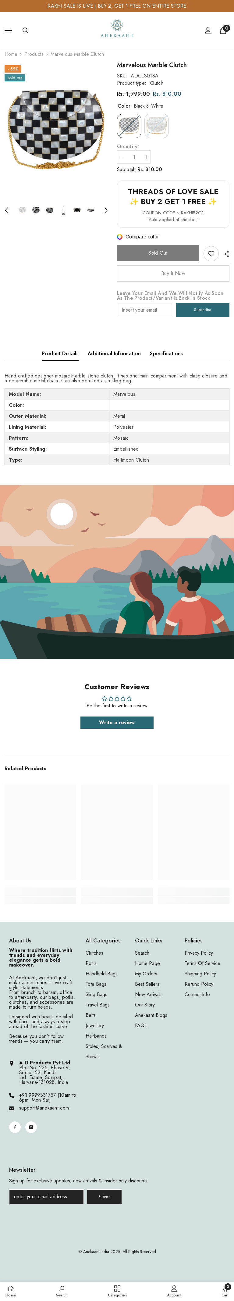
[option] (56, 129)
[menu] (8, 30)
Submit (104, 1196)
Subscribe (202, 310)
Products (34, 54)
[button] (6, 210)
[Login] (208, 30)
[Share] (224, 254)
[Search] (25, 30)
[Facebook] (15, 1127)
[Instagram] (31, 1127)
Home (11, 54)
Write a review (117, 722)
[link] (211, 253)
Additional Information (114, 353)
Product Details (60, 353)
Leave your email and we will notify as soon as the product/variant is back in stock (170, 296)
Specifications (166, 353)
